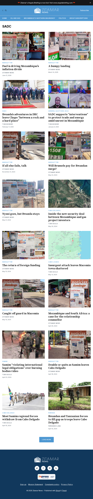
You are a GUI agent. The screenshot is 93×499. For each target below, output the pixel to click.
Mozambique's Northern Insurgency (39, 18)
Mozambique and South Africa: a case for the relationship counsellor (69, 317)
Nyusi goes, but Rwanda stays (21, 214)
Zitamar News (8, 73)
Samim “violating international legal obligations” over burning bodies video (22, 368)
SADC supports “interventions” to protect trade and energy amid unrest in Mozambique (68, 117)
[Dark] (3, 10)
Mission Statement (35, 484)
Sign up (23, 484)
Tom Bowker (7, 124)
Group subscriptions (79, 18)
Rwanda (51, 413)
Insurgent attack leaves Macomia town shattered (69, 267)
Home (4, 18)
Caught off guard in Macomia (20, 313)
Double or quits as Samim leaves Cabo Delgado (68, 366)
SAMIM (4, 361)
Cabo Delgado (54, 210)
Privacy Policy (67, 484)
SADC (4, 111)
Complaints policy (52, 484)
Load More (46, 439)
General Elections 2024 (58, 111)
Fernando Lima (54, 426)
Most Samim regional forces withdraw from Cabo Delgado (21, 418)
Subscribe (84, 10)
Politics (62, 18)
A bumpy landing (59, 66)
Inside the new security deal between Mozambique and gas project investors (67, 217)
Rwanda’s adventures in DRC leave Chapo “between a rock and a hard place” (23, 117)
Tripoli (64, 491)
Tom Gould (53, 223)
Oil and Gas (15, 18)
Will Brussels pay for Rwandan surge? (67, 167)
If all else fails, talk (14, 165)
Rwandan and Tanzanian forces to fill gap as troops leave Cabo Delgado (68, 419)
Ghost (58, 491)
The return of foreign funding (21, 265)
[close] (90, 3)
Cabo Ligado (53, 262)
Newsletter (7, 63)
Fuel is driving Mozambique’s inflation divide (20, 67)
